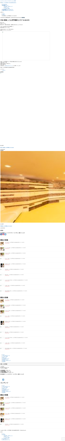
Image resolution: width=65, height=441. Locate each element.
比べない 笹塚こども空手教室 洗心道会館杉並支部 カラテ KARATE (15, 258)
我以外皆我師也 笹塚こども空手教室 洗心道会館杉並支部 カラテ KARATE (16, 348)
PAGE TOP (63, 427)
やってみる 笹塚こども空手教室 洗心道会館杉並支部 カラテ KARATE (15, 247)
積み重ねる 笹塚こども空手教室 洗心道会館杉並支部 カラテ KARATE (15, 321)
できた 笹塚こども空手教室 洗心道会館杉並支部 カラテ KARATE (14, 242)
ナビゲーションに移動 (12, 0)
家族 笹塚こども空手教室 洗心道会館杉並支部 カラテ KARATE (14, 274)
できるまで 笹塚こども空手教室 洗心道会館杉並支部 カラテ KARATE (15, 253)
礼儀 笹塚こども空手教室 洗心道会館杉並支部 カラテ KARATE (14, 269)
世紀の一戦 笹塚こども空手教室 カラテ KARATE (7, 147)
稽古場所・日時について (8, 6)
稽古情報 (3, 361)
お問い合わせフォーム (9, 65)
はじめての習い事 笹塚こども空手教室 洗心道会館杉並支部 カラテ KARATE (16, 337)
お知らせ (23, 17)
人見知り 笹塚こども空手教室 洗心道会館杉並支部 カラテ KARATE (15, 285)
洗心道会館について (5, 358)
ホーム (3, 354)
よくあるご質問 (7, 8)
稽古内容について (5, 359)
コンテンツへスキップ (4, 0)
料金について (6, 7)
